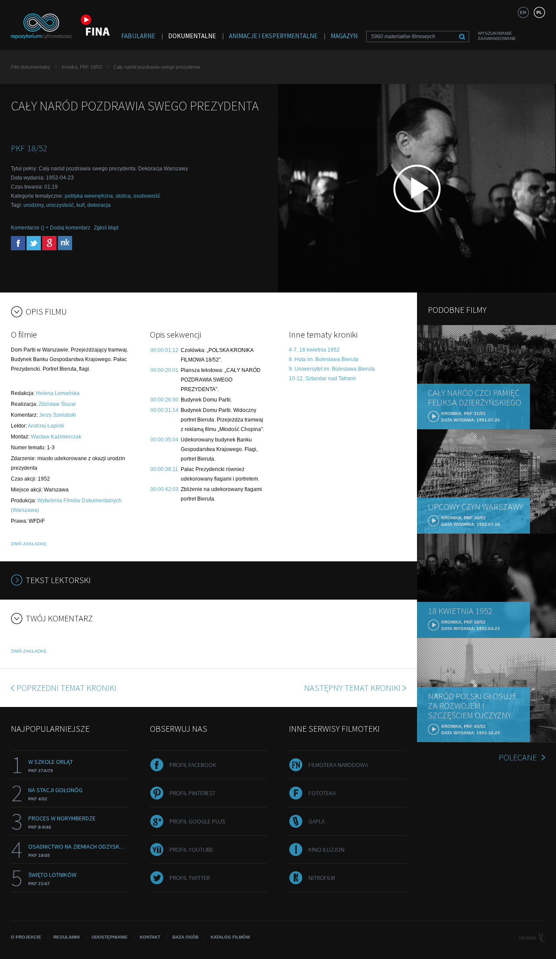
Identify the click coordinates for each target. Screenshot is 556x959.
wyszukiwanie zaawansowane (497, 36)
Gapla (316, 821)
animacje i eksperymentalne (273, 36)
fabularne (138, 36)
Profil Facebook (192, 765)
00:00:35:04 (164, 440)
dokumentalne (192, 36)
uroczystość (60, 205)
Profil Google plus (197, 821)
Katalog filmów (230, 937)
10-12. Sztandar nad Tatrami (322, 378)
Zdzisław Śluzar (57, 404)
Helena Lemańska (57, 393)
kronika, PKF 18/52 (82, 67)
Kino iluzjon (326, 849)
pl (539, 12)
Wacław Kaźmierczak (56, 437)
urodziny (33, 205)
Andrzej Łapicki (46, 426)
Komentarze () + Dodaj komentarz (50, 228)
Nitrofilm (321, 878)
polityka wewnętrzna (89, 196)
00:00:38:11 (164, 469)
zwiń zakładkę (28, 543)
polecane (518, 757)
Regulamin (66, 937)
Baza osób (185, 937)
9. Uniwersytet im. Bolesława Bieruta (332, 369)
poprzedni (66, 687)
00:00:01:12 (164, 350)
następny (352, 687)
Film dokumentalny (30, 67)
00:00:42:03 (164, 489)
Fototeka (322, 793)
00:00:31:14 (164, 410)
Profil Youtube (191, 849)
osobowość (146, 196)
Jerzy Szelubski (57, 415)
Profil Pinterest (192, 793)
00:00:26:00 (164, 400)
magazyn (344, 36)
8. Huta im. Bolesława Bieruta (323, 359)
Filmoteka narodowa (338, 765)
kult (80, 205)
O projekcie (26, 937)
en (523, 12)
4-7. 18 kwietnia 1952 (314, 350)
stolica (123, 196)
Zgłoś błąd (106, 228)
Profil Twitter (189, 878)
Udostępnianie (110, 937)
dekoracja (99, 205)
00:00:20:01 (164, 370)
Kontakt (150, 937)
